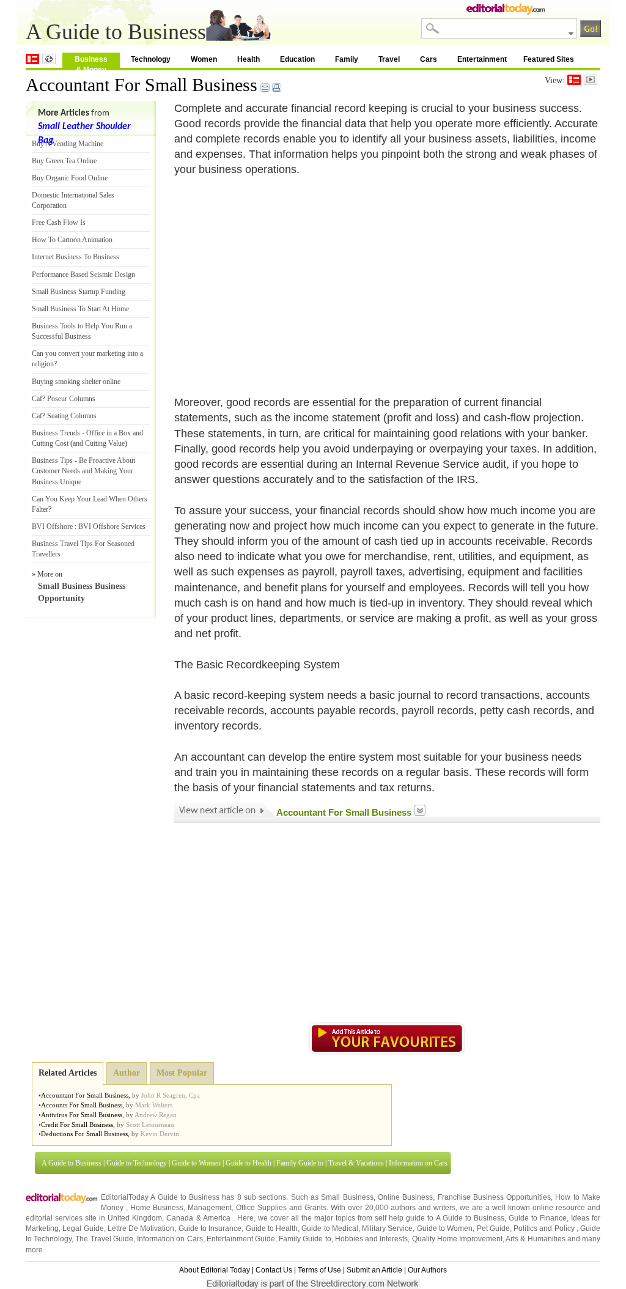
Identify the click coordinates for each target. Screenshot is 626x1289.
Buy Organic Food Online (70, 178)
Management (210, 1207)
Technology (151, 59)
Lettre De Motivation (141, 1228)
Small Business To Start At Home (80, 309)
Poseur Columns (71, 398)
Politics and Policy (545, 1228)
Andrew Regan (155, 1114)
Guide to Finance (538, 1218)
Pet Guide (493, 1228)
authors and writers (423, 1207)
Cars (428, 59)
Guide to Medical (329, 1228)
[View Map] (49, 59)
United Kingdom (135, 1218)
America (216, 1218)
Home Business (156, 1207)
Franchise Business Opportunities (494, 1197)
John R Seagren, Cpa (170, 1095)
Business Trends (56, 433)
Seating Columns (72, 416)
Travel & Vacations (356, 1163)
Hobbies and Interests (371, 1239)
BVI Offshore (52, 526)
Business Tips (52, 460)
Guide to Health (248, 1163)
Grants (315, 1207)
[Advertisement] (277, 278)
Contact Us (274, 1270)
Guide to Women (196, 1163)
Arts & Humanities (535, 1239)
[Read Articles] (574, 80)
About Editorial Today (214, 1270)
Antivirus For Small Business (81, 1114)
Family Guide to (299, 1163)
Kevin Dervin (160, 1133)
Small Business (347, 1197)
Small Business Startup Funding (78, 291)
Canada (179, 1218)
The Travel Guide (104, 1239)
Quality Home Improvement (457, 1239)
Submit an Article (374, 1270)
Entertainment (482, 59)
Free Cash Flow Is (59, 222)
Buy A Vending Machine (67, 143)
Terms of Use (319, 1270)
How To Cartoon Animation (72, 239)
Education (297, 59)
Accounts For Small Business (81, 1105)
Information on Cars (418, 1163)
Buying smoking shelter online (76, 381)
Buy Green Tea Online (64, 161)
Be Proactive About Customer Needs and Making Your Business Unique (83, 471)
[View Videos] (590, 80)
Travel (389, 59)
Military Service (387, 1228)
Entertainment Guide (241, 1239)
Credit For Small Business (77, 1124)
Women (204, 59)
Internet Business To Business (75, 257)
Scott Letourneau (150, 1124)
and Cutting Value (99, 443)
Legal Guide (82, 1228)
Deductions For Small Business (84, 1133)
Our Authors (427, 1270)
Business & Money (91, 61)
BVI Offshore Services (111, 526)
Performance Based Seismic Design (83, 274)
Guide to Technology (136, 1163)
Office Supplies (261, 1207)
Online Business (405, 1197)
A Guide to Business (71, 1163)
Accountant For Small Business (141, 85)
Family (346, 59)
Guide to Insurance (210, 1228)
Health (248, 59)
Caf (37, 398)
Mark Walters (153, 1105)
